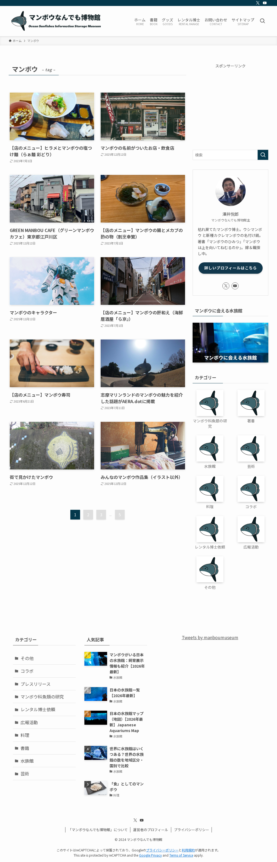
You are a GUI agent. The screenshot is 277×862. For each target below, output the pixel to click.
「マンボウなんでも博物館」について (98, 829)
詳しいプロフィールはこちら (230, 267)
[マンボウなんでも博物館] (57, 21)
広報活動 (29, 722)
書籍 (25, 748)
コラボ (27, 671)
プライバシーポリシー (191, 829)
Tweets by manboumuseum (210, 637)
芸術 (25, 773)
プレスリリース (36, 684)
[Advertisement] (230, 106)
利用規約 (188, 850)
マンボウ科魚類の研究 (42, 696)
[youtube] (264, 3)
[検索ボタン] (262, 21)
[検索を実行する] (263, 155)
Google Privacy (150, 855)
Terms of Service (181, 855)
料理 (25, 735)
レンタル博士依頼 (38, 709)
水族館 (27, 760)
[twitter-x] (257, 3)
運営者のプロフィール (150, 829)
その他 (27, 658)
